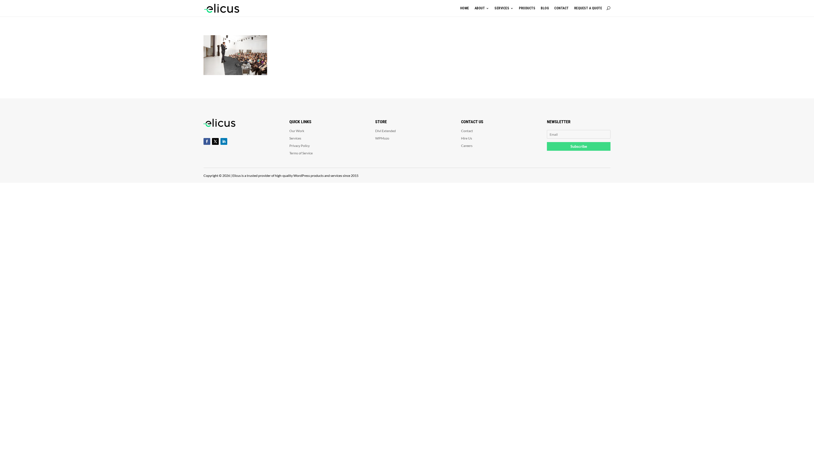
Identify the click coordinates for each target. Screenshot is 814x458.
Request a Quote (588, 8)
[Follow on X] (215, 141)
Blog (545, 8)
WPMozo (382, 138)
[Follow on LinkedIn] (223, 141)
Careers (467, 146)
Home (464, 8)
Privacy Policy (299, 146)
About (480, 8)
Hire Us (466, 138)
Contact (561, 8)
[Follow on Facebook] (207, 141)
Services (502, 8)
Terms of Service (301, 153)
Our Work (296, 131)
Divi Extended (385, 131)
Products (527, 8)
